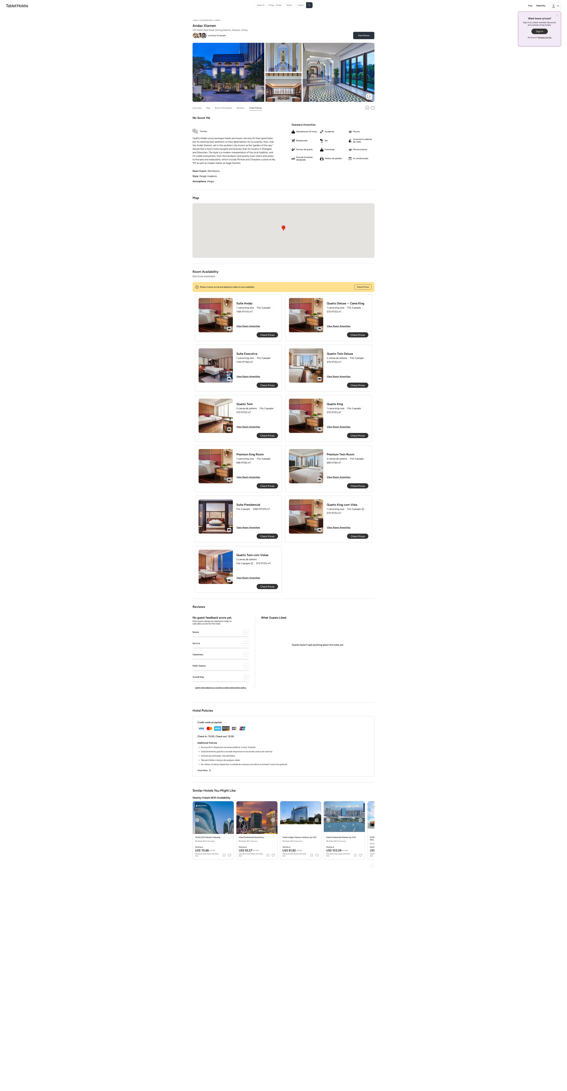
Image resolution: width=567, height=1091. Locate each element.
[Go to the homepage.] (17, 5)
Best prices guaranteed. (204, 276)
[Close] (557, 15)
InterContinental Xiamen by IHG (341, 837)
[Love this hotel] (372, 108)
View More (202, 770)
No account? (539, 37)
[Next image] (229, 820)
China (195, 20)
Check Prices (363, 287)
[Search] (309, 5)
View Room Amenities (248, 326)
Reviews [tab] (241, 108)
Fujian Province (206, 20)
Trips (530, 5)
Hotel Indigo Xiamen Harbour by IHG (299, 837)
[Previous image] (197, 820)
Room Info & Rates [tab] (223, 108)
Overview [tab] (197, 108)
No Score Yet (248, 841)
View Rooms (364, 35)
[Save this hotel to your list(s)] (367, 108)
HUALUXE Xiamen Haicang (207, 837)
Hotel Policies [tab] (255, 108)
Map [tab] (208, 108)
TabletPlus (541, 5)
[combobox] (261, 5)
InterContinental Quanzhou (251, 837)
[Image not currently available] (216, 315)
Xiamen (217, 20)
